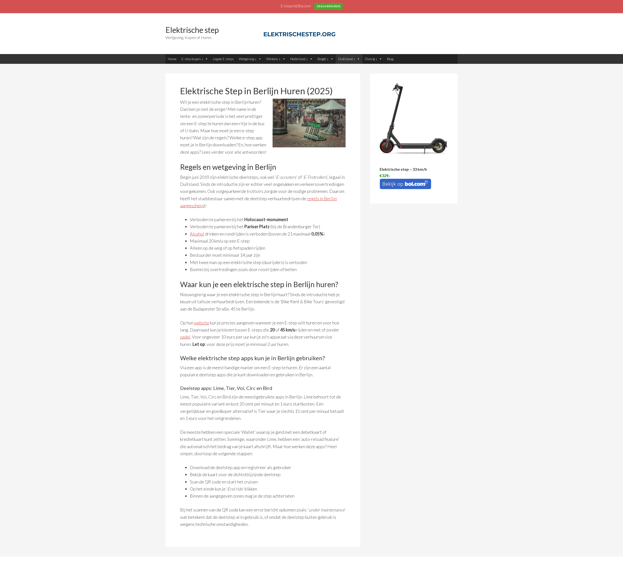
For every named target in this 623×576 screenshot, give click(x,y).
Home (172, 59)
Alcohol (197, 233)
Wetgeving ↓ (248, 59)
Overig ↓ (371, 59)
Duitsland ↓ (346, 59)
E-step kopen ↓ (192, 59)
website (201, 322)
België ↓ (323, 59)
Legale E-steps (223, 59)
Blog (390, 59)
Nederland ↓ (299, 59)
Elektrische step (192, 30)
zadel (185, 337)
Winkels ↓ (273, 59)
